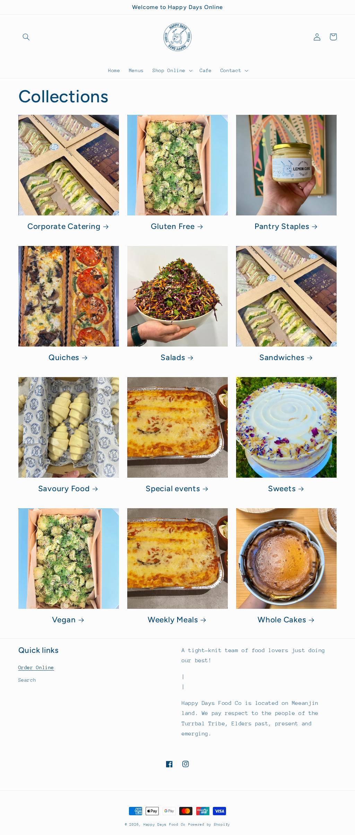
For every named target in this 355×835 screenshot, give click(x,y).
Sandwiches (281, 357)
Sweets (282, 488)
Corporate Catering (64, 226)
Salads (173, 357)
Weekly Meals (173, 619)
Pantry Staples (281, 226)
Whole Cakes (282, 619)
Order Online (36, 667)
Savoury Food (64, 488)
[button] (26, 37)
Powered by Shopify (209, 825)
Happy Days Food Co (164, 825)
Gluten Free (172, 226)
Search (27, 680)
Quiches (64, 357)
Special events (173, 488)
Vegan (64, 619)
